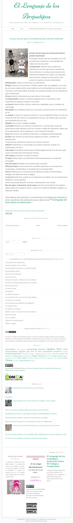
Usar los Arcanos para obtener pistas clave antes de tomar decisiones (27, 410)
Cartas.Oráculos (11, 351)
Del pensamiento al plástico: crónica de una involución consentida (26, 418)
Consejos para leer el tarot (29, 351)
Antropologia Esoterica (36, 349)
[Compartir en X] (9, 213)
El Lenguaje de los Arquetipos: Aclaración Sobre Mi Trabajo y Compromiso (56, 461)
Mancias (60, 356)
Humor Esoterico (47, 354)
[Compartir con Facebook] (11, 213)
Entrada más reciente (12, 225)
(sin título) (8, 397)
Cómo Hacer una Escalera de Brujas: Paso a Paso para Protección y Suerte (36, 425)
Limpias (61, 354)
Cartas (65, 349)
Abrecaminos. (10, 349)
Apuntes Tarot (44, 218)
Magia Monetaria (27, 356)
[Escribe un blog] (8, 213)
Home (13, 28)
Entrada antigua (62, 225)
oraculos (32, 361)
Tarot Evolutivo (63, 358)
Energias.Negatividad (13, 353)
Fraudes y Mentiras (35, 354)
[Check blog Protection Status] (10, 332)
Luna (11, 356)
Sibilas (44, 358)
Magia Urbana (48, 356)
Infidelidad (55, 354)
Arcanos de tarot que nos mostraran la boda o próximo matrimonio (36, 39)
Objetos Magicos (22, 358)
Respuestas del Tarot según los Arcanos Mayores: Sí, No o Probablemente (28, 421)
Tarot (55, 358)
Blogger (54, 519)
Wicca (18, 361)
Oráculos (30, 358)
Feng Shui (25, 354)
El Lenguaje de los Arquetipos (37, 519)
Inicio (38, 225)
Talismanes (50, 358)
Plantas (36, 358)
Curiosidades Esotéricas (52, 351)
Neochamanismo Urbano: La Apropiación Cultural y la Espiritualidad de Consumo (31, 414)
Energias (65, 351)
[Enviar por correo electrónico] (6, 213)
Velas (14, 361)
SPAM (40, 358)
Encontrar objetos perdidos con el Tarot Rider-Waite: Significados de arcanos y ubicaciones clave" (36, 434)
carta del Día (25, 360)
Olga (21, 28)
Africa (18, 349)
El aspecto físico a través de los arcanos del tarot (28, 388)
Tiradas (9, 360)
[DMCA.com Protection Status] (14, 380)
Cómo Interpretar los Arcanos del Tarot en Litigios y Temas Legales (34, 401)
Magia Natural (38, 356)
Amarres (23, 349)
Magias (54, 356)
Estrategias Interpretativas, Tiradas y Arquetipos (45, 28)
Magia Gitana (18, 356)
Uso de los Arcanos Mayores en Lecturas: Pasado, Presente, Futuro (26, 438)
